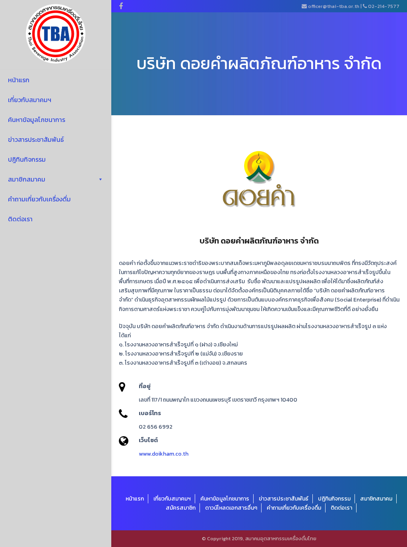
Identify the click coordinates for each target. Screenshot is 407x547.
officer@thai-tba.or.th (333, 6)
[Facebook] (121, 6)
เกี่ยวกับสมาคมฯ (29, 99)
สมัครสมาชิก (181, 508)
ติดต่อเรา (20, 219)
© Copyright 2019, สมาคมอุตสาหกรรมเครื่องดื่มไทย (259, 538)
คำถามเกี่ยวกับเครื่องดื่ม (39, 199)
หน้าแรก (18, 80)
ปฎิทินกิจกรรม (27, 159)
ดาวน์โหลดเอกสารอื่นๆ (231, 508)
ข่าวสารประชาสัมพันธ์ (36, 139)
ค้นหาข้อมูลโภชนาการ (36, 119)
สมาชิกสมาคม (26, 179)
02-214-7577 (383, 6)
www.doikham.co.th (163, 454)
